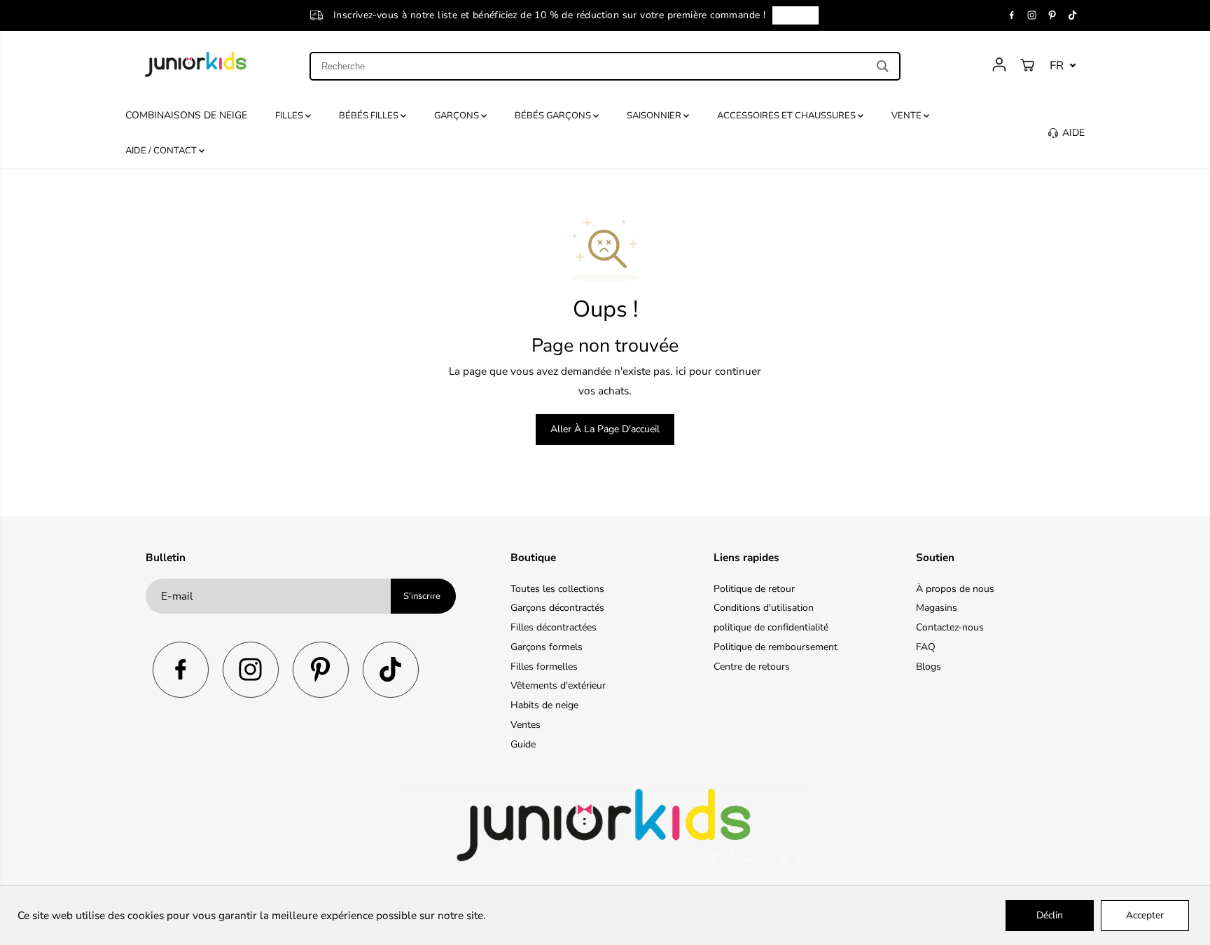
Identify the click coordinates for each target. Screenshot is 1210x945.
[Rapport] (999, 64)
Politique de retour (754, 588)
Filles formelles (544, 666)
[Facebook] (1011, 15)
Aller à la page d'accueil (605, 429)
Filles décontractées (553, 627)
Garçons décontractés (557, 607)
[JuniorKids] (196, 64)
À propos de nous (955, 588)
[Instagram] (1032, 15)
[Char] (1027, 65)
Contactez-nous (950, 627)
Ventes (525, 724)
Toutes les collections (557, 588)
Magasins (936, 607)
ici (681, 371)
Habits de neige (544, 705)
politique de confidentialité (771, 627)
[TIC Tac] (1072, 15)
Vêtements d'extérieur (558, 685)
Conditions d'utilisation (764, 607)
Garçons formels (546, 647)
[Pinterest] (1052, 15)
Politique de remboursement (775, 647)
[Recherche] (882, 66)
